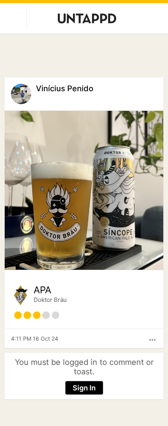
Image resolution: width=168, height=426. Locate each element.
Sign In (84, 388)
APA (42, 290)
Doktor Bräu (50, 299)
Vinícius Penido (64, 88)
